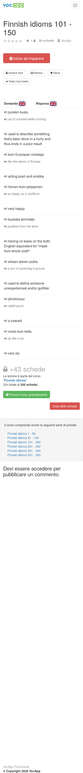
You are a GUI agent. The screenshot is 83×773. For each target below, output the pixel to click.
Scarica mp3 (15, 72)
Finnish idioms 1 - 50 (21, 433)
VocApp (66, 40)
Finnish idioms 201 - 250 (24, 446)
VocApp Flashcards (16, 766)
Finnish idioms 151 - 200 (24, 442)
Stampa (38, 72)
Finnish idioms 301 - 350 (24, 455)
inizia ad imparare (28, 58)
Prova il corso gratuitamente (28, 394)
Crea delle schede (65, 406)
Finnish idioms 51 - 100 (23, 438)
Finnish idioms (15, 380)
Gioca (56, 72)
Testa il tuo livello (18, 81)
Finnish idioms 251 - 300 (24, 450)
